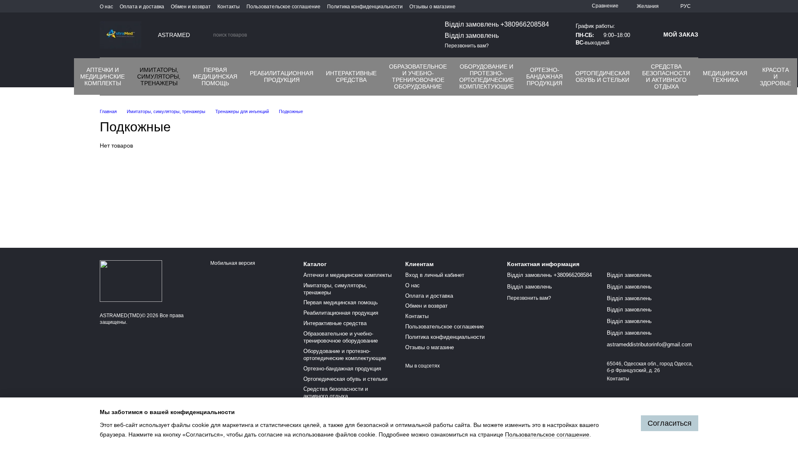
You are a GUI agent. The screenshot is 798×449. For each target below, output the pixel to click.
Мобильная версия (232, 263)
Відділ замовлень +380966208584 (497, 24)
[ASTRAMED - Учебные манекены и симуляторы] (131, 281)
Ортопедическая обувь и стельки (602, 76)
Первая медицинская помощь (215, 76)
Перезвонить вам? (467, 46)
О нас (106, 7)
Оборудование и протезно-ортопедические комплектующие (486, 76)
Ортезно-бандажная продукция (544, 76)
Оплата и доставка (142, 7)
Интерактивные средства (351, 76)
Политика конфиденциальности (365, 7)
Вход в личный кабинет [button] (434, 275)
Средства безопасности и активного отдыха (666, 76)
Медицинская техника (725, 76)
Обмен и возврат (191, 7)
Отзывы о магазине (432, 7)
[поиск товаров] (206, 35)
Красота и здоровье (775, 76)
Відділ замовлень (472, 35)
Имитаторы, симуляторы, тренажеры (158, 76)
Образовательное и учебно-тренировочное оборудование (418, 76)
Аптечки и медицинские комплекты (102, 76)
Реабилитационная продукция (281, 76)
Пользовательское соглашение (283, 7)
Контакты (228, 7)
